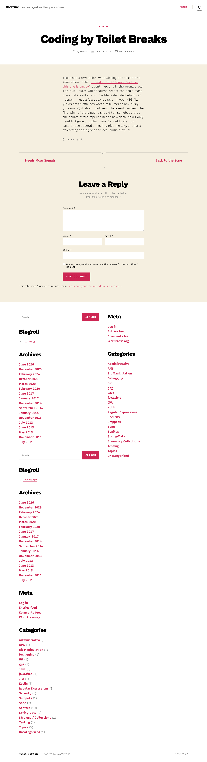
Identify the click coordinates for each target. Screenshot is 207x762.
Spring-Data (27, 712)
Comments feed (30, 612)
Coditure (12, 7)
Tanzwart (30, 341)
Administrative (30, 640)
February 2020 (29, 388)
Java (22, 669)
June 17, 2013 (103, 51)
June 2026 (26, 364)
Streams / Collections (35, 717)
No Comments (126, 51)
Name (67, 236)
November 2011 (30, 437)
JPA (21, 679)
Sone (22, 703)
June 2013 (26, 427)
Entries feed (28, 607)
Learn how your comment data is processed (94, 286)
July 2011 (26, 442)
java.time (26, 674)
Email (109, 236)
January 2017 (29, 398)
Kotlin (23, 683)
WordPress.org (29, 617)
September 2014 (31, 408)
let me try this (75, 139)
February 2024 (29, 374)
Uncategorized (29, 732)
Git (21, 659)
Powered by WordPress (56, 754)
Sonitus (103, 26)
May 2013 (26, 432)
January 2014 (29, 413)
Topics (23, 727)
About (183, 6)
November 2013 (30, 417)
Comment (69, 208)
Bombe (83, 51)
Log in (23, 603)
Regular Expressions (34, 688)
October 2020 (29, 379)
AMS (22, 645)
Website (67, 250)
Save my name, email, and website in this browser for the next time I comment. (101, 265)
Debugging (26, 654)
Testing (24, 722)
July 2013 (26, 422)
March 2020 (27, 384)
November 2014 (30, 403)
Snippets (25, 698)
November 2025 (30, 369)
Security (25, 693)
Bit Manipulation (31, 649)
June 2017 (26, 393)
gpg (21, 664)
